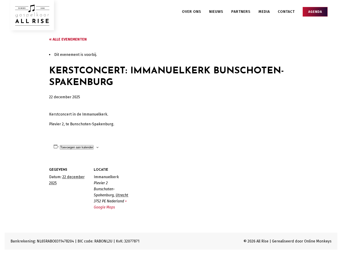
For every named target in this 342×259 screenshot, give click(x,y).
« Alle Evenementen (68, 39)
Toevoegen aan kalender (76, 147)
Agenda (315, 12)
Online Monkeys (318, 241)
